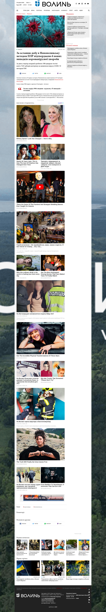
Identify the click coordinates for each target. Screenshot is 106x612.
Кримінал (64, 10)
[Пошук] (88, 10)
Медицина (29, 13)
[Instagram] (82, 4)
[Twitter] (79, 4)
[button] (28, 2)
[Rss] (89, 602)
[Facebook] (76, 4)
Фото (76, 10)
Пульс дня (26, 10)
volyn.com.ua (59, 588)
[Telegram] (85, 4)
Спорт (71, 10)
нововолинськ (38, 507)
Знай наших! (56, 10)
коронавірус (27, 507)
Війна (33, 10)
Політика (39, 10)
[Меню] (17, 10)
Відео (81, 10)
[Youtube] (88, 4)
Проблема (47, 10)
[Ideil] (53, 607)
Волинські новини (21, 13)
